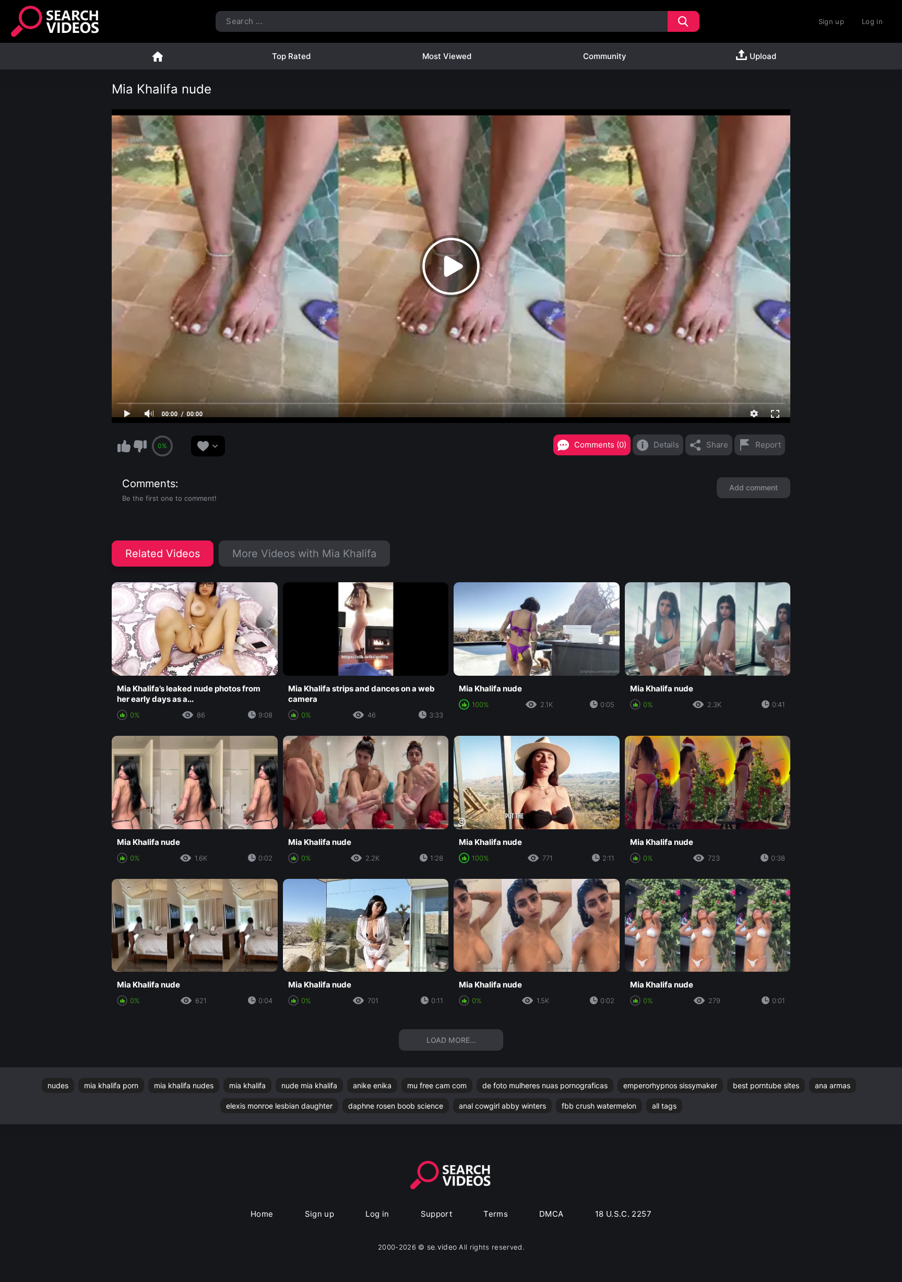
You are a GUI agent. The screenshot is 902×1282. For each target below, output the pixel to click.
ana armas (832, 1085)
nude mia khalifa (309, 1085)
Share (717, 445)
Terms (495, 1214)
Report (768, 445)
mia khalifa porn (111, 1085)
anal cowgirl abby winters (502, 1105)
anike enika (372, 1085)
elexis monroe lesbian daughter (279, 1105)
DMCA (551, 1214)
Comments (148, 483)
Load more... (451, 1040)
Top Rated (291, 56)
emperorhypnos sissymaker (670, 1085)
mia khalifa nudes (183, 1085)
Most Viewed (446, 56)
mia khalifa (247, 1085)
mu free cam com (437, 1085)
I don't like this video (140, 446)
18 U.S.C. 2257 (623, 1214)
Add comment (753, 487)
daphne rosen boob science (395, 1105)
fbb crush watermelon (599, 1105)
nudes (58, 1085)
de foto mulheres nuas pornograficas (545, 1085)
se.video (442, 1246)
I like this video (123, 446)
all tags (664, 1105)
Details (666, 445)
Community (604, 56)
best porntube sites (766, 1085)
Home (158, 56)
